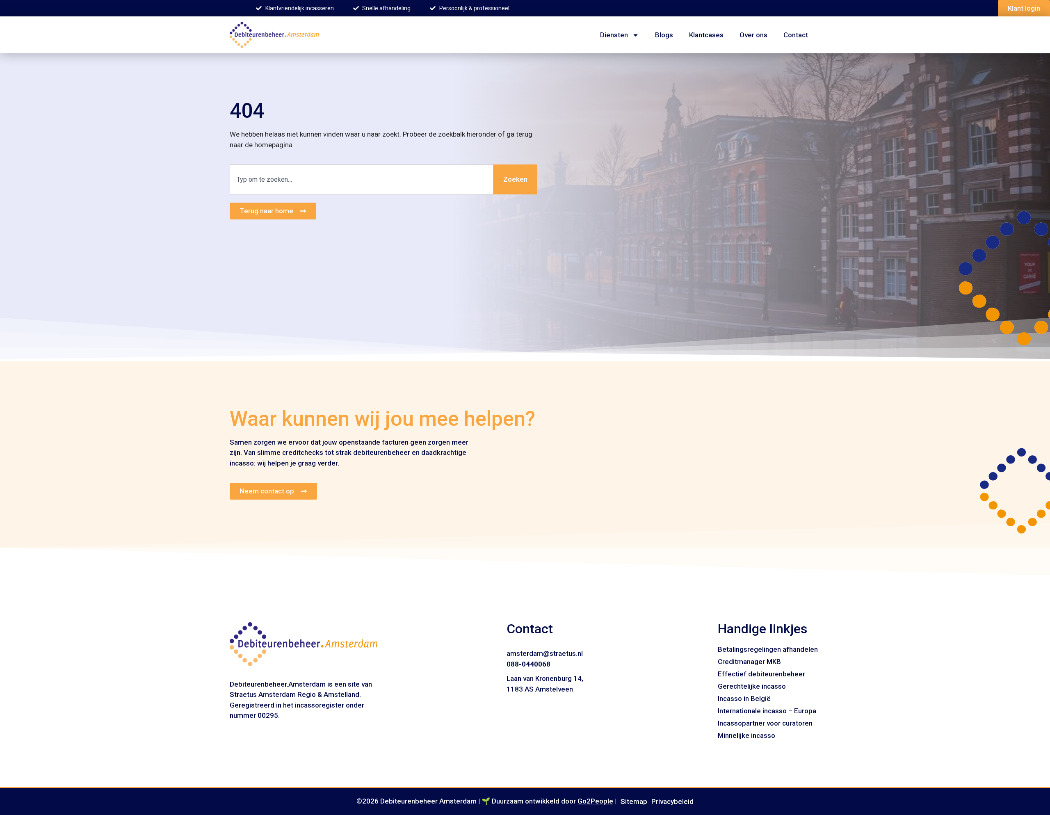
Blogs (664, 35)
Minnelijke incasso (746, 735)
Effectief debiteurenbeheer (761, 674)
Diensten (614, 35)
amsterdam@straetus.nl (545, 653)
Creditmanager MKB (749, 661)
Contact (795, 35)
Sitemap (634, 801)
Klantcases (706, 35)
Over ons (753, 35)
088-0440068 (528, 664)
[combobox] (361, 179)
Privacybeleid (672, 801)
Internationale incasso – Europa (767, 711)
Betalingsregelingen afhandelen (768, 649)
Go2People (595, 801)
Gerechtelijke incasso (752, 686)
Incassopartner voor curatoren (765, 723)
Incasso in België (744, 698)
